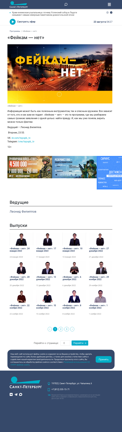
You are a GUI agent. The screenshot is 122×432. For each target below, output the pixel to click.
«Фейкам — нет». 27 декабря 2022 (99, 249)
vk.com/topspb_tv (20, 138)
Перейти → (79, 343)
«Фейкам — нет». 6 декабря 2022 (71, 278)
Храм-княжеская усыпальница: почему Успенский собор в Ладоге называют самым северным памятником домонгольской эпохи (44, 13)
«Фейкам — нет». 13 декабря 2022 (46, 278)
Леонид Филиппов (23, 211)
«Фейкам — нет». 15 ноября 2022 (46, 306)
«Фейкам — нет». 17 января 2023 (46, 249)
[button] (111, 12)
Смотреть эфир (26, 21)
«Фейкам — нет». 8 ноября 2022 (71, 306)
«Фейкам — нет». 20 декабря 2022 (19, 278)
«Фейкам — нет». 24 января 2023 (19, 249)
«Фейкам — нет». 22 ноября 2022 (19, 306)
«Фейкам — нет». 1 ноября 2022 (98, 306)
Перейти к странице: (46, 343)
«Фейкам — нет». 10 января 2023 (72, 249)
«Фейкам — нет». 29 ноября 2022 (99, 278)
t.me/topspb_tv (26, 141)
